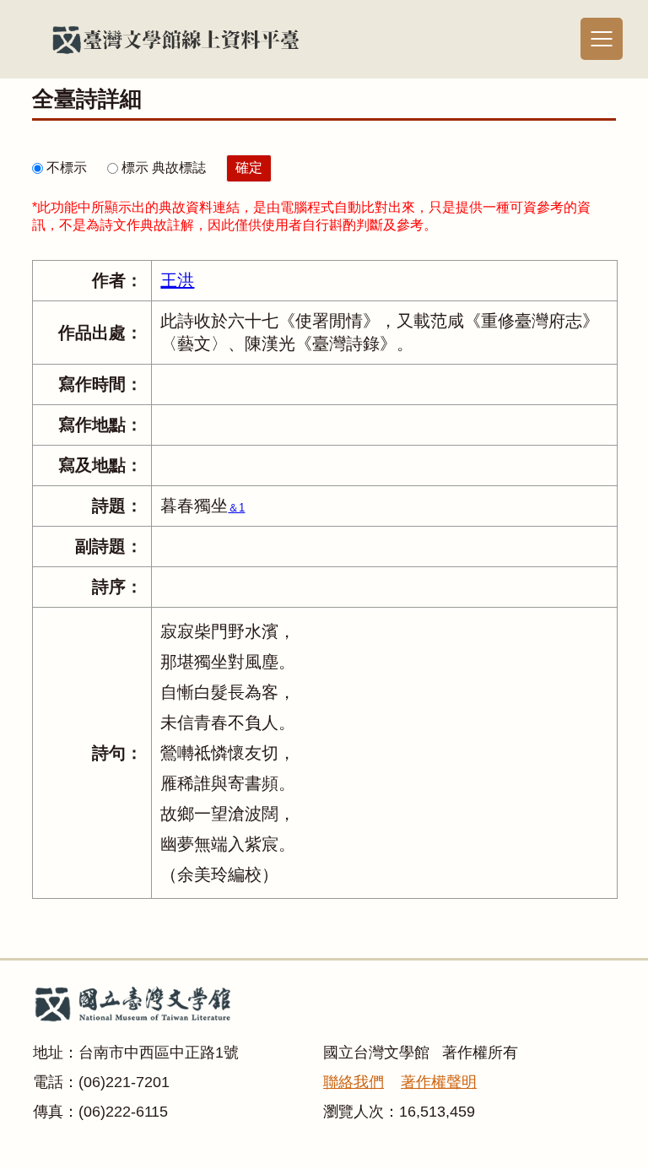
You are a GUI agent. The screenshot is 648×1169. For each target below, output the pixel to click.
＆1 (236, 507)
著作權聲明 (439, 1082)
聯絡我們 (353, 1082)
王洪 (177, 280)
